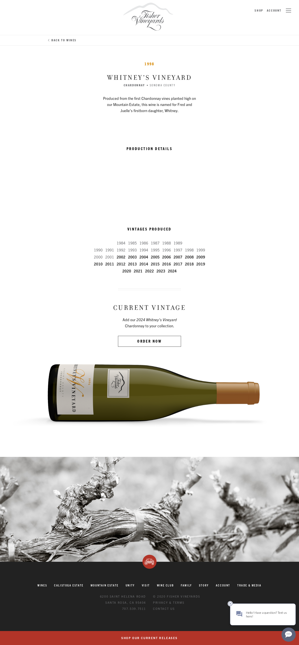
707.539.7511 (134, 608)
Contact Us (164, 608)
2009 (200, 257)
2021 (138, 271)
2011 (109, 264)
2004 (143, 257)
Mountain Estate (105, 585)
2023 (161, 271)
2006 (166, 257)
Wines (42, 585)
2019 (200, 264)
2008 (189, 257)
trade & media (249, 585)
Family (186, 585)
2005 (155, 257)
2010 (98, 264)
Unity (130, 585)
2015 (155, 264)
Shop (259, 10)
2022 (149, 271)
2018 (189, 264)
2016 (166, 264)
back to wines (64, 40)
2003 (132, 257)
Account (274, 10)
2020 (126, 271)
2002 (121, 257)
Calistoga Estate (69, 585)
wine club (165, 585)
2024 (172, 271)
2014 (143, 264)
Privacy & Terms (169, 602)
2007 (178, 257)
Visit (146, 585)
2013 (132, 264)
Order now (149, 341)
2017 (178, 264)
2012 (121, 264)
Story (204, 585)
